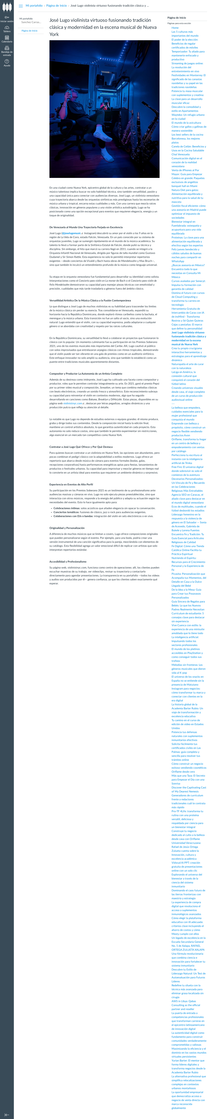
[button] (7, 63)
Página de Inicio (29, 31)
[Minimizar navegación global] (7, 1115)
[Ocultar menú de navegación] (21, 5)
